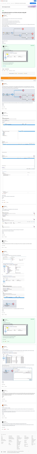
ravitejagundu (5, 15)
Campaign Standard (12, 3)
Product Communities (4, 3)
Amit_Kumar (5, 112)
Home (1, 3)
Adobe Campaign (8, 3)
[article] (18, 96)
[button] (33, 3)
